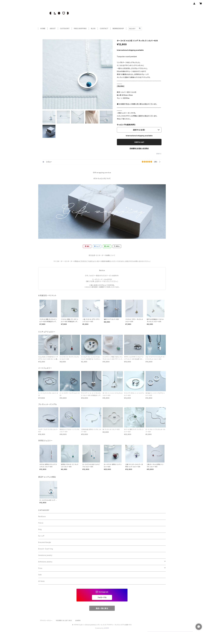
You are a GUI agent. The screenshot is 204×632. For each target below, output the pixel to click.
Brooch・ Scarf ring (45, 549)
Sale (40, 575)
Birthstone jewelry (45, 562)
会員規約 (78, 620)
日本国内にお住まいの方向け (139, 148)
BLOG (93, 28)
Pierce (40, 523)
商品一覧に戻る (102, 608)
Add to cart (139, 142)
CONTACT (104, 28)
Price (40, 568)
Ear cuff (41, 536)
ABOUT (53, 28)
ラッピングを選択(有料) (126, 125)
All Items (41, 581)
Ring (40, 529)
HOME (42, 28)
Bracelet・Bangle (44, 542)
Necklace (42, 516)
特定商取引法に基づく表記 (64, 620)
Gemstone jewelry (45, 555)
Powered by (99, 628)
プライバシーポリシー (46, 620)
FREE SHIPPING (80, 28)
